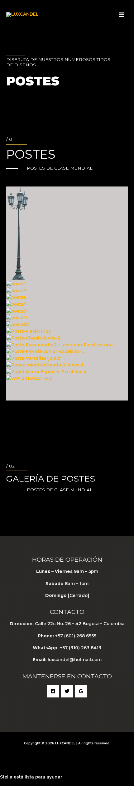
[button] (67, 386)
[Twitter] (67, 691)
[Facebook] (53, 691)
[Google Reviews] (81, 691)
